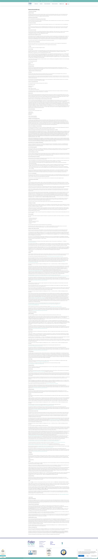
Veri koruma (88, 557)
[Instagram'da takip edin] (69, 1)
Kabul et (81, 555)
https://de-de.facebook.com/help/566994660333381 (51, 275)
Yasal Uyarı (51, 541)
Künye (91, 557)
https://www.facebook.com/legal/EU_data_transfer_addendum (36, 275)
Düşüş (87, 555)
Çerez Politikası (85, 557)
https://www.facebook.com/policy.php (64, 275)
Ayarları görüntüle (93, 555)
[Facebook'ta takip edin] (67, 1)
